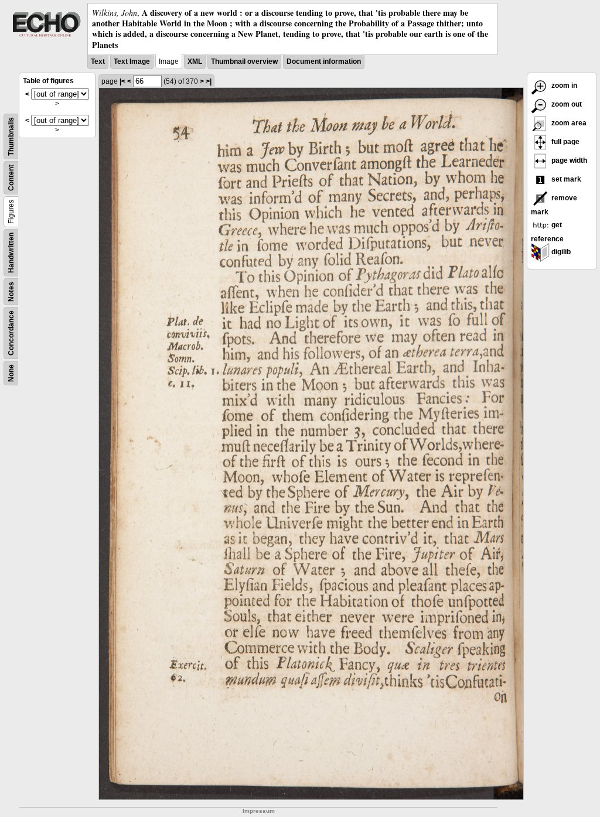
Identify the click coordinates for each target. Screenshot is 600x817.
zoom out (566, 104)
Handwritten (11, 253)
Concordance (11, 332)
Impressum (259, 811)
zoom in (563, 85)
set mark (565, 179)
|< (122, 81)
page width (568, 160)
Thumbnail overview (244, 61)
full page (564, 142)
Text (98, 61)
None (11, 373)
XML (195, 61)
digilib (560, 252)
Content (11, 178)
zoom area (568, 123)
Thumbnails (11, 136)
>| (209, 81)
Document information (324, 61)
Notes (11, 292)
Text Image (132, 61)
